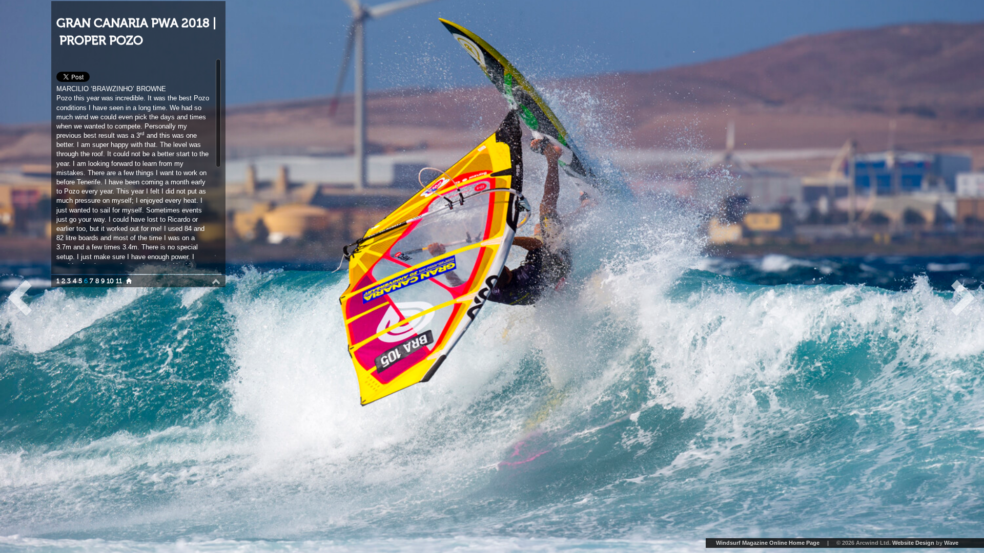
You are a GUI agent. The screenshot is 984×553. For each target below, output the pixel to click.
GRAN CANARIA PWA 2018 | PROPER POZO (136, 32)
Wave (951, 543)
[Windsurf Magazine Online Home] (129, 281)
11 (119, 281)
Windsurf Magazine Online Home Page (767, 543)
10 (110, 281)
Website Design (913, 543)
